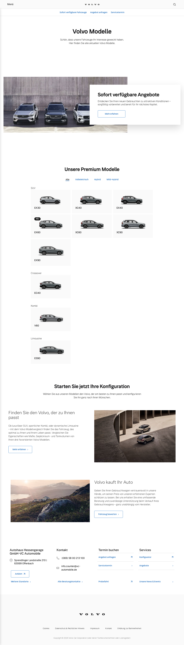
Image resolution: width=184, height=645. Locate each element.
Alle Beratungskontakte (69, 581)
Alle (67, 179)
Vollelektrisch (81, 179)
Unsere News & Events (150, 581)
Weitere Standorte (20, 581)
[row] (51, 201)
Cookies (46, 628)
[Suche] (174, 4)
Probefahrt (103, 581)
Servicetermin (117, 12)
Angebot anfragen (98, 12)
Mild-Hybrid (113, 179)
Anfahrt (18, 574)
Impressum (94, 628)
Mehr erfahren (111, 114)
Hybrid (97, 179)
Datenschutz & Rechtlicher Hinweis (69, 628)
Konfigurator (145, 557)
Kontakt (108, 628)
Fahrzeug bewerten (107, 514)
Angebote (144, 565)
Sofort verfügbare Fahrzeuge (73, 12)
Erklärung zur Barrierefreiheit (129, 628)
